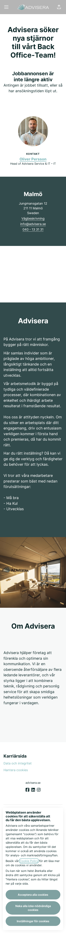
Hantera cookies (16, 770)
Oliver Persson (33, 159)
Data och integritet (18, 763)
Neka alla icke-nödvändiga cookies (33, 908)
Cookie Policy (29, 861)
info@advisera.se (33, 224)
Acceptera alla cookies (33, 894)
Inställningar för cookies (33, 921)
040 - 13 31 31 (33, 229)
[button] (59, 7)
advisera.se (33, 782)
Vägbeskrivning (33, 218)
